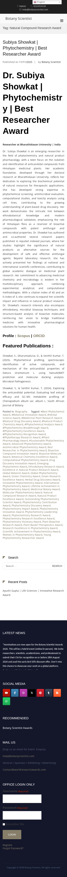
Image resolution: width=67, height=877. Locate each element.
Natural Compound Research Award (28, 494)
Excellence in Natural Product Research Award (30, 469)
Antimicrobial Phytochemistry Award (24, 447)
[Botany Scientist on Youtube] (6, 693)
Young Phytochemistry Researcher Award (27, 536)
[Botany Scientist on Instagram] (23, 693)
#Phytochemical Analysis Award (43, 424)
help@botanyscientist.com (18, 756)
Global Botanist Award (16, 473)
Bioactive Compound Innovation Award (31, 452)
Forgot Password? (13, 848)
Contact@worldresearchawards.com (24, 769)
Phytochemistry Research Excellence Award (28, 518)
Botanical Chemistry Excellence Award (34, 456)
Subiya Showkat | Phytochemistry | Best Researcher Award (25, 48)
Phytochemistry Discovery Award (31, 505)
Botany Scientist (18, 18)
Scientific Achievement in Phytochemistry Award (31, 531)
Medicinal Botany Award (45, 489)
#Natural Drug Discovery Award (22, 421)
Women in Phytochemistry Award (22, 534)
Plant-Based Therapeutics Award (43, 525)
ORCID (39, 336)
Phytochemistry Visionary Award (22, 521)
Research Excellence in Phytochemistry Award (30, 528)
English (40, 2)
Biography (21, 411)
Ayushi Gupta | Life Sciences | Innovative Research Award (33, 593)
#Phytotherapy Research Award (21, 437)
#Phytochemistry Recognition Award (24, 434)
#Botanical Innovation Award (29, 414)
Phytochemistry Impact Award (20, 508)
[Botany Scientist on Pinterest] (40, 693)
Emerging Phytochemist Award (26, 465)
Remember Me (15, 824)
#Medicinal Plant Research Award (41, 418)
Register (8, 845)
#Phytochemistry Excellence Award (23, 431)
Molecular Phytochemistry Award (22, 492)
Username (15, 791)
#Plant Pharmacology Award (26, 439)
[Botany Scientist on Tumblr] (49, 693)
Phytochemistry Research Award (31, 515)
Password (15, 808)
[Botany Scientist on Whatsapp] (6, 701)
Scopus (23, 336)
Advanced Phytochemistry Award (31, 443)
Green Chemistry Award (26, 476)
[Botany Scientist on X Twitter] (32, 693)
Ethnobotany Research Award (46, 466)
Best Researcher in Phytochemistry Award (28, 448)
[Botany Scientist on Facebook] (15, 693)
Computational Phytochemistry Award (25, 460)
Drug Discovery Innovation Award (29, 461)
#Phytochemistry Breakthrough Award (25, 427)
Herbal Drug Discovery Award (42, 479)
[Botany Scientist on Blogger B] (57, 693)
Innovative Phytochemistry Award (23, 482)
